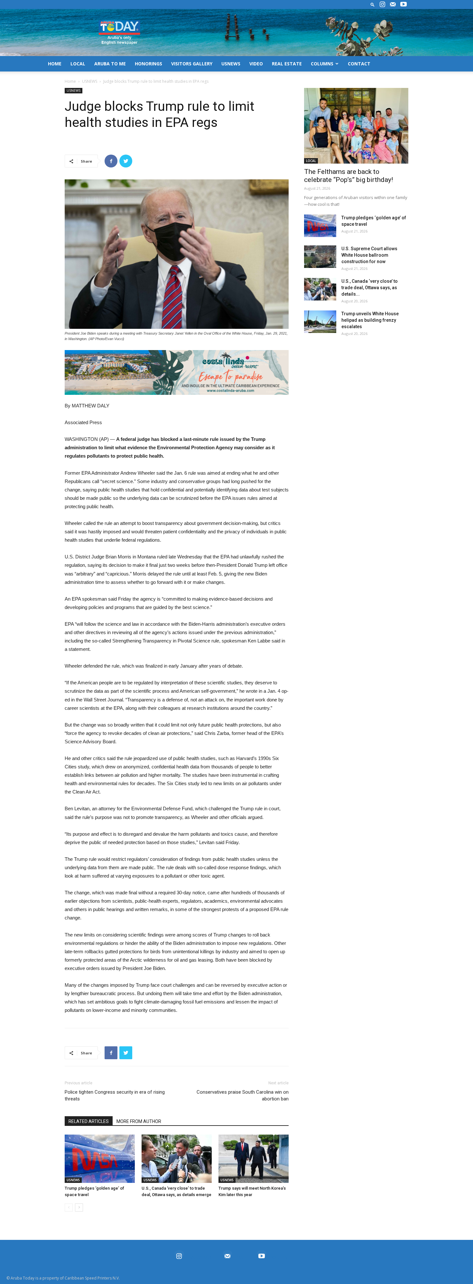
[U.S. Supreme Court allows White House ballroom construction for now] (320, 256)
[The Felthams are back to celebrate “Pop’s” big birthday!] (356, 126)
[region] (177, 372)
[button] (372, 4)
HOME (54, 64)
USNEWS (230, 64)
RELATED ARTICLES (89, 1121)
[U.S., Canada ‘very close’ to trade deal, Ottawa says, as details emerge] (177, 1159)
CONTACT (359, 64)
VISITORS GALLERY (191, 64)
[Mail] (393, 4)
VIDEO (256, 64)
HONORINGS (148, 64)
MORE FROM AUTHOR (138, 1121)
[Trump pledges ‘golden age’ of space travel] (100, 1159)
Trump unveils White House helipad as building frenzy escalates (370, 320)
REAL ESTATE (287, 64)
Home (70, 81)
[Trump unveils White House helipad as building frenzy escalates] (320, 321)
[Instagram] (382, 4)
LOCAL (77, 64)
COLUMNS (322, 64)
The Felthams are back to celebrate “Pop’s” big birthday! (348, 176)
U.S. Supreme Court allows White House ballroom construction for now (369, 255)
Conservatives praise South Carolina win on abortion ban (243, 1095)
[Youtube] (403, 4)
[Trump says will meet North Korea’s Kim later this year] (253, 1159)
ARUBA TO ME (110, 64)
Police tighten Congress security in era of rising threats (115, 1095)
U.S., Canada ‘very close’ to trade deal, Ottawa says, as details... (369, 288)
